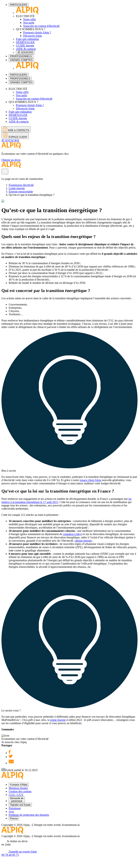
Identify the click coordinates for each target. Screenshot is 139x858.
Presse (14, 818)
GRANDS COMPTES (21, 60)
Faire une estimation (27, 39)
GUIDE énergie (25, 45)
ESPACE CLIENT (17, 137)
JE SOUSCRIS (25, 52)
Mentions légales (18, 788)
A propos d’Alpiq (18, 784)
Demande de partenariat (16, 799)
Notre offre (29, 19)
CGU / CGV (16, 794)
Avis (11, 811)
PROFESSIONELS (20, 78)
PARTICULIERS (18, 4)
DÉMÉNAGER (25, 42)
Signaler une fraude (20, 804)
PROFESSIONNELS (21, 56)
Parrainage (15, 808)
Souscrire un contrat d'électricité (41, 25)
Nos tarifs (28, 22)
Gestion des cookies (20, 791)
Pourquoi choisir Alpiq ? (37, 32)
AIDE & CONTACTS (18, 130)
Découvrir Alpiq (32, 35)
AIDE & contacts (26, 48)
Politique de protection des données (29, 814)
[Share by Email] (11, 763)
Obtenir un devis (10, 159)
